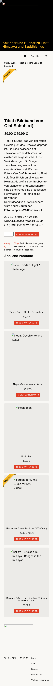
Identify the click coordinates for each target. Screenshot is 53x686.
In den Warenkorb (27, 234)
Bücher (14, 63)
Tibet (26, 249)
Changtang (38, 243)
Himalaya (18, 246)
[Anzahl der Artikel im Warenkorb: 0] (46, 56)
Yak (31, 249)
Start (6, 63)
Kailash (27, 246)
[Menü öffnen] (24, 56)
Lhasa (35, 246)
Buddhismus (26, 243)
